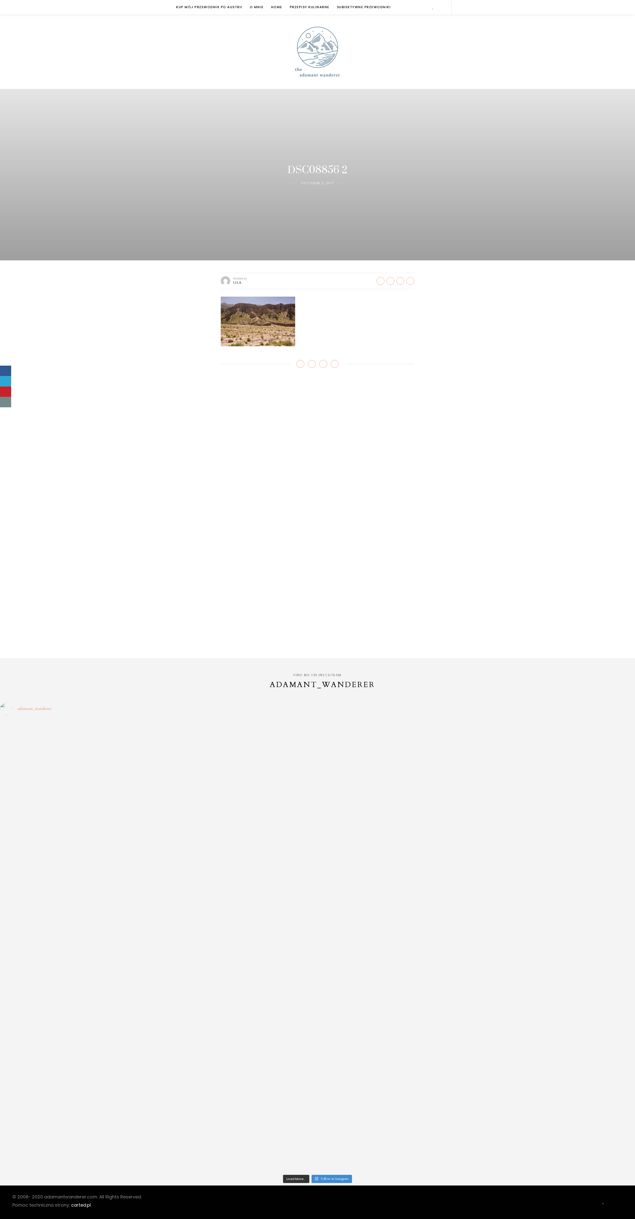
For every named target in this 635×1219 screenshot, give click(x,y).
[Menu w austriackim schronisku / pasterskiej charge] (78, 765)
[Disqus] (317, 446)
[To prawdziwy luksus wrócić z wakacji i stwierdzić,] (238, 855)
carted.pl (81, 1205)
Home (276, 7)
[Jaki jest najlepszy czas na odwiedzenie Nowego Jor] (397, 1126)
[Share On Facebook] (5, 371)
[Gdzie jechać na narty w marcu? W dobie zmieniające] (238, 946)
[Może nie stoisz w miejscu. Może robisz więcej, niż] (78, 1036)
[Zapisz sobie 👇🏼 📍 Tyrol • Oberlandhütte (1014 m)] (397, 765)
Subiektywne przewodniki (364, 7)
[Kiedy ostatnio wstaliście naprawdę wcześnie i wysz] (78, 946)
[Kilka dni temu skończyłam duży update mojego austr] (397, 855)
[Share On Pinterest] (5, 391)
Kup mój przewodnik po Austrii (209, 7)
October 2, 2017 (317, 183)
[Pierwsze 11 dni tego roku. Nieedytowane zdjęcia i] (238, 1036)
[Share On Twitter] (5, 381)
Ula (237, 282)
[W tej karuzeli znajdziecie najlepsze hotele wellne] (78, 1126)
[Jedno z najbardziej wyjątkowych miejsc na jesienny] (238, 1126)
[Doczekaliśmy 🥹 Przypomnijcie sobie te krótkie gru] (78, 855)
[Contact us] (5, 402)
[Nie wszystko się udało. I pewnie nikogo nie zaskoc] (397, 1036)
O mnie (257, 7)
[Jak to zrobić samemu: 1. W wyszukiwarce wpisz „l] (238, 765)
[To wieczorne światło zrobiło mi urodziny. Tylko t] (397, 946)
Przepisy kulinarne (309, 7)
